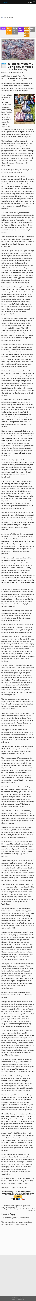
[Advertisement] (15, 1241)
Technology (20, 29)
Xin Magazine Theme (18, 1299)
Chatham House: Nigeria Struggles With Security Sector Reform (15, 1206)
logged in (13, 1218)
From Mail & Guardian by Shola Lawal (14, 1187)
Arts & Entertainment (26, 32)
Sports (32, 29)
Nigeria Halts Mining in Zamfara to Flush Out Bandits (19, 1209)
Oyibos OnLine (20, 1298)
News (3, 28)
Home (5, 2)
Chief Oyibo (6, 72)
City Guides (9, 30)
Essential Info (15, 30)
